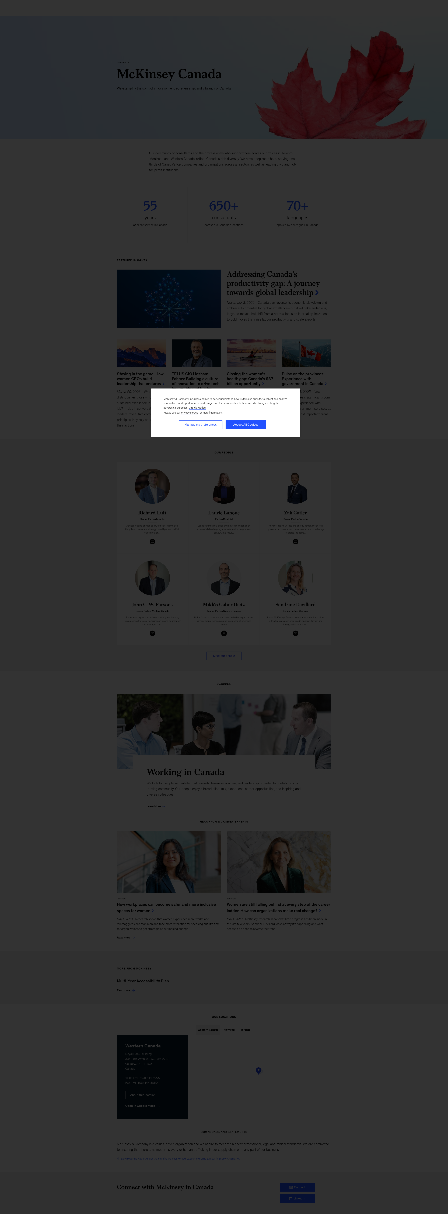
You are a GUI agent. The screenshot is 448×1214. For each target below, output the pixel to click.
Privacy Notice (189, 412)
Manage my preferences (201, 424)
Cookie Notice (197, 407)
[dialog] (225, 412)
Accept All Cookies (245, 424)
